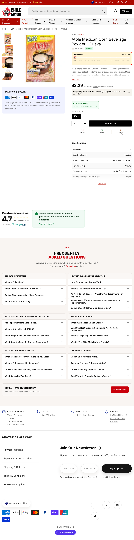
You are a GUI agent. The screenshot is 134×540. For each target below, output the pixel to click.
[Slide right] (61, 58)
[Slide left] (18, 58)
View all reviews (45, 224)
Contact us (71, 266)
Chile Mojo (69, 527)
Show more (102, 184)
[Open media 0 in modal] (61, 79)
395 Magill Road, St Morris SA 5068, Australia (119, 418)
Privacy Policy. (113, 477)
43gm (76, 116)
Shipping (95, 86)
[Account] (115, 11)
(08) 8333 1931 (48, 415)
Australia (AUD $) (103, 2)
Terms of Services (95, 477)
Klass (81, 35)
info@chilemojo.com (85, 415)
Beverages (16, 29)
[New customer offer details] (99, 448)
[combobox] (67, 11)
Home (5, 29)
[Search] (103, 11)
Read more (76, 80)
